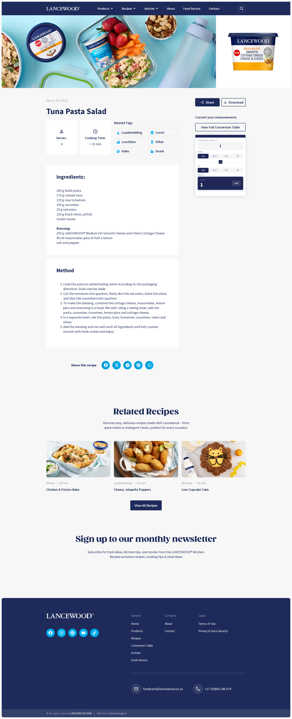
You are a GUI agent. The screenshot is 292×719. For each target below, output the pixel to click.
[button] (106, 365)
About (168, 624)
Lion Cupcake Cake (195, 489)
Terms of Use (207, 624)
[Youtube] (83, 633)
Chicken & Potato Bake (62, 489)
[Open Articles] (157, 8)
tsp (203, 156)
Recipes (136, 638)
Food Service (139, 660)
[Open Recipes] (134, 8)
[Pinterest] (72, 633)
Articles (136, 653)
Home (135, 624)
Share (210, 102)
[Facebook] (50, 633)
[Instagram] (61, 633)
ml (238, 156)
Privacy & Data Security (213, 631)
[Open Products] (111, 8)
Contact (170, 631)
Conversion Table (142, 645)
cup (226, 156)
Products (137, 631)
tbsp (215, 156)
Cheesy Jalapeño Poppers (132, 489)
